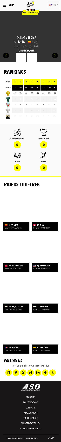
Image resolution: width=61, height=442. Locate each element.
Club (11, 5)
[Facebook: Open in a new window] (16, 372)
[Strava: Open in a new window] (52, 372)
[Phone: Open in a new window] (8, 372)
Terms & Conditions (14, 438)
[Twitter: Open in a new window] (23, 372)
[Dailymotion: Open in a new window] (30, 372)
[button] (53, 5)
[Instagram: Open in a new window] (38, 372)
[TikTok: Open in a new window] (45, 372)
